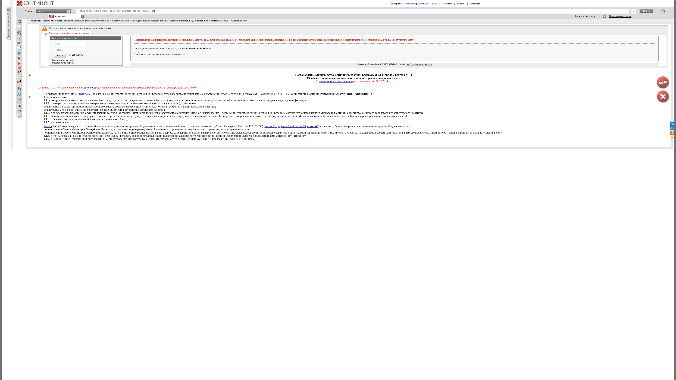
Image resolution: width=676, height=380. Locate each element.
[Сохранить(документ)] (19, 33)
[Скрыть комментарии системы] (19, 48)
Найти (646, 11)
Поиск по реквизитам (620, 16)
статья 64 (312, 126)
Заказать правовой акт (417, 3)
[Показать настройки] (663, 11)
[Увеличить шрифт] (19, 95)
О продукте (447, 3)
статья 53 (271, 126)
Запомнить (77, 55)
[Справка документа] (19, 58)
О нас (434, 3)
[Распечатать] (19, 38)
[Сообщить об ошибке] (19, 115)
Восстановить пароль (63, 63)
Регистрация (395, 3)
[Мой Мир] (672, 128)
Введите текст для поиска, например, (114, 11)
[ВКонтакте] (672, 124)
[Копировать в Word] (19, 43)
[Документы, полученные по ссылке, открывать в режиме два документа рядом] (19, 27)
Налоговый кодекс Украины (134, 11)
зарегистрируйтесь (175, 54)
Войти (60, 55)
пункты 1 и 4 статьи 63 (292, 126)
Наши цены (475, 3)
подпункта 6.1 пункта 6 (75, 93)
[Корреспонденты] (19, 106)
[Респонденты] (19, 111)
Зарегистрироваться (62, 60)
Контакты (461, 3)
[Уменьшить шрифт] (19, 99)
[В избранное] (19, 67)
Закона (48, 126)
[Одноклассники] (672, 133)
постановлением (91, 87)
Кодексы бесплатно (585, 16)
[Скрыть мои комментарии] (19, 77)
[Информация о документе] (19, 53)
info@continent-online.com (419, 64)
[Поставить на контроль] (19, 63)
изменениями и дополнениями (336, 81)
